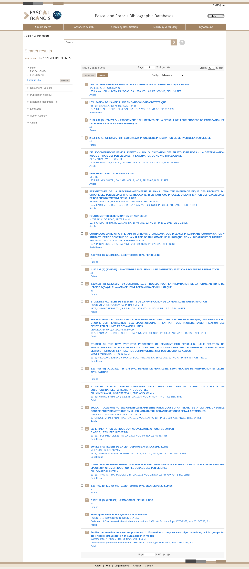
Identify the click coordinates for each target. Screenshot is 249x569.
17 (87, 386)
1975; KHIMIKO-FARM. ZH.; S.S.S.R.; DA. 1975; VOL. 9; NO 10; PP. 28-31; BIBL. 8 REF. (149, 306)
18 (87, 407)
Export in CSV (34, 80)
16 (87, 368)
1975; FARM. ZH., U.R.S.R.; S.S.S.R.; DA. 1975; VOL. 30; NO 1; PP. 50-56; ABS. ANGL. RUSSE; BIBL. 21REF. (158, 328)
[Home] (37, 15)
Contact (149, 565)
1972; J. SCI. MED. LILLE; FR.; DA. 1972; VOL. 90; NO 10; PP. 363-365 (132, 434)
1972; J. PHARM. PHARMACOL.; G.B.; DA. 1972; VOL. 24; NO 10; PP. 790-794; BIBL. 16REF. (158, 471)
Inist (224, 5)
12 (87, 284)
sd (157, 125)
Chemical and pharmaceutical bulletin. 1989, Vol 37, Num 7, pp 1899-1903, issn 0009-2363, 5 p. (158, 539)
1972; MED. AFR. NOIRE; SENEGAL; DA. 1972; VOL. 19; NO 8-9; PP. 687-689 (131, 107)
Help (108, 565)
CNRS (216, 5)
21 (87, 464)
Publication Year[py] (41, 94)
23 (87, 500)
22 (87, 486)
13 (87, 301)
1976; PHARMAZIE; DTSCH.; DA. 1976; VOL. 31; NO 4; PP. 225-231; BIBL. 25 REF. (157, 159)
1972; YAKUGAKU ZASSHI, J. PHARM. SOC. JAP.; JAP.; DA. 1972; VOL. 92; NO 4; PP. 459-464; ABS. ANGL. (158, 352)
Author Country (38, 115)
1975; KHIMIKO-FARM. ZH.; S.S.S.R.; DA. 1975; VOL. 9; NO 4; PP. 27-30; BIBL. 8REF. (158, 393)
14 (87, 319)
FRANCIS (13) (37, 75)
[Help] (181, 42)
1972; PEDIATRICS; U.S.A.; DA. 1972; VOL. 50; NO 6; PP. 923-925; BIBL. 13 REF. (157, 240)
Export (103, 75)
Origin (33, 122)
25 (87, 532)
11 (87, 269)
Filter (33, 67)
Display (203, 68)
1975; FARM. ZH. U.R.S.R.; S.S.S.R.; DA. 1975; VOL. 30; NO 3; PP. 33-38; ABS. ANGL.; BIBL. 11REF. (157, 200)
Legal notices (122, 565)
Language (35, 108)
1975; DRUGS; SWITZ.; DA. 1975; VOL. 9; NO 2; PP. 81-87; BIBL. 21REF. (129, 178)
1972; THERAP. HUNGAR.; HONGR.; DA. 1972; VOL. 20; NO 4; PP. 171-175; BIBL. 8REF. (139, 451)
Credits (137, 565)
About (98, 565)
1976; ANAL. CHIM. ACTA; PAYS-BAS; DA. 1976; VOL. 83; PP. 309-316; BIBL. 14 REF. (139, 89)
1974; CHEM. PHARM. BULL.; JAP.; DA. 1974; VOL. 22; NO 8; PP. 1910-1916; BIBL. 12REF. (138, 221)
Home (28, 35)
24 (87, 514)
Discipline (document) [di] (44, 101)
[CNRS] (56, 15)
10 (87, 255)
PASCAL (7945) (38, 71)
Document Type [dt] (41, 87)
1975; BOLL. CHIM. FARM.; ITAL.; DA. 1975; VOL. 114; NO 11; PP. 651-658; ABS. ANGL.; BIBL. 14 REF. (158, 414)
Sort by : (156, 75)
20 (87, 446)
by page (219, 68)
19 (87, 429)
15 (87, 344)
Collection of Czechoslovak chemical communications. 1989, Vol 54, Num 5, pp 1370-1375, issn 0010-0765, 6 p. (151, 519)
